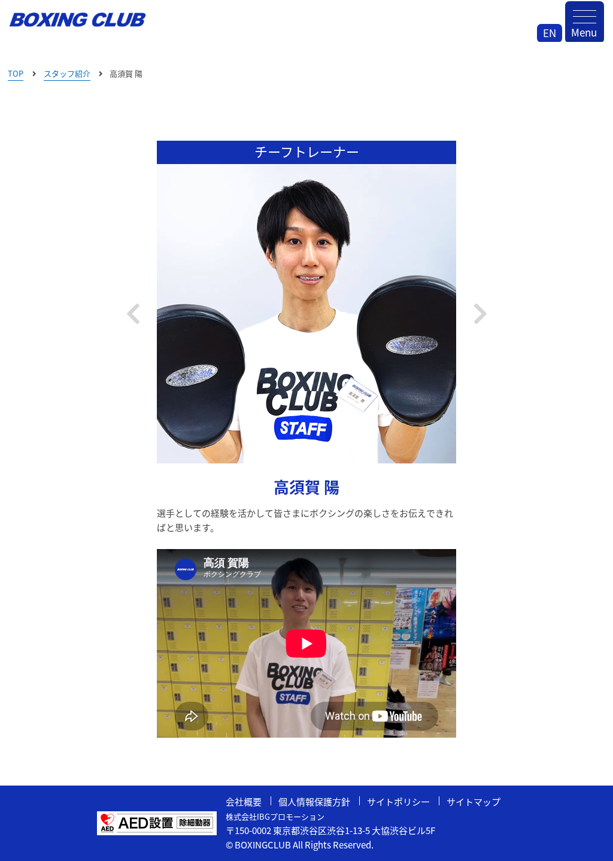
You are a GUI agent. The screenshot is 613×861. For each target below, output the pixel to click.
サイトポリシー (398, 801)
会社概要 (244, 801)
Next (480, 314)
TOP (15, 73)
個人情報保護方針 (314, 801)
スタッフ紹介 (67, 73)
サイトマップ (473, 801)
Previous (133, 314)
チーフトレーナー (306, 150)
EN (549, 32)
